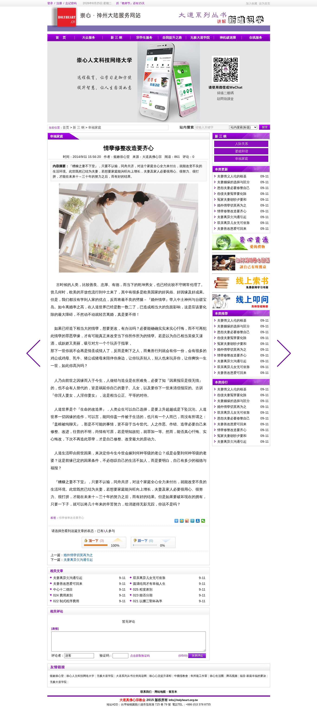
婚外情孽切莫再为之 (78, 555)
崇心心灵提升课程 (160, 676)
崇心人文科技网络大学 (80, 676)
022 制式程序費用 (66, 601)
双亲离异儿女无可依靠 (149, 578)
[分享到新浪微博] (187, 521)
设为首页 (264, 3)
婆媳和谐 (241, 151)
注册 (59, 3)
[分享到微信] (203, 521)
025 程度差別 (142, 589)
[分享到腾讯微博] (192, 521)
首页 (66, 127)
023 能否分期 (142, 595)
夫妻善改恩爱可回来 (67, 583)
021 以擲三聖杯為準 (147, 601)
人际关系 (241, 144)
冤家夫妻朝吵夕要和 (231, 199)
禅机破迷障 (228, 37)
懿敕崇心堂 (57, 676)
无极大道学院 (200, 37)
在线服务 (255, 37)
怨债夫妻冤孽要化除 (231, 194)
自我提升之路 (172, 37)
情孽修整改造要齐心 (71, 517)
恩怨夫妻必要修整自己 (233, 188)
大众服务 (88, 37)
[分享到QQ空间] (182, 521)
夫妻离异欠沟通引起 (78, 560)
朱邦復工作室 (199, 676)
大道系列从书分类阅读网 (131, 676)
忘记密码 (71, 3)
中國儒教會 (181, 676)
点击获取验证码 (140, 655)
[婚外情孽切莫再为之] (282, 354)
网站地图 (160, 691)
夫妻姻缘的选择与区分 (233, 182)
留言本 (173, 691)
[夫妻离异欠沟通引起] (34, 354)
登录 (50, 3)
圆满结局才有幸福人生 (149, 583)
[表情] (55, 628)
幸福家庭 (94, 127)
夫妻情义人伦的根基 (231, 176)
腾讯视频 (231, 676)
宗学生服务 (144, 37)
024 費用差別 (63, 595)
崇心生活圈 (217, 676)
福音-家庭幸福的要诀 (253, 676)
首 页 (61, 37)
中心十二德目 (63, 589)
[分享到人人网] (198, 521)
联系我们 (146, 691)
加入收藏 (251, 3)
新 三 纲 (116, 37)
